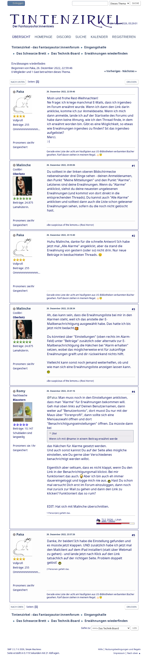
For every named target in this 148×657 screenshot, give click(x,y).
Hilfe (100, 649)
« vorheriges (112, 71)
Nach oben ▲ (134, 653)
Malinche (23, 165)
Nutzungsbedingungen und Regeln (123, 649)
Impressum (119, 653)
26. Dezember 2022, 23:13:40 (61, 234)
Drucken (132, 81)
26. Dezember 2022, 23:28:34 (61, 308)
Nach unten (18, 81)
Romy (20, 391)
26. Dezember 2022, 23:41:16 (61, 390)
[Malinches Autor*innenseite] (14, 216)
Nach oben (17, 606)
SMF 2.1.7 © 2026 (15, 649)
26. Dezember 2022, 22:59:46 (61, 91)
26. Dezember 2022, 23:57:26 (61, 534)
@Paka (52, 397)
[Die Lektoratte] (14, 138)
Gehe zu (85, 627)
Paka (20, 91)
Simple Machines (33, 649)
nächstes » (129, 71)
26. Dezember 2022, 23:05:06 (61, 164)
